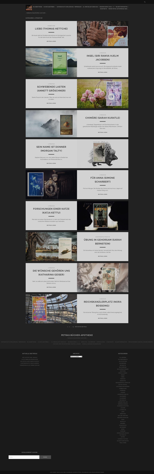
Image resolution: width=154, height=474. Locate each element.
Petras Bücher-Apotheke (77, 335)
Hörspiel (123, 390)
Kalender (123, 396)
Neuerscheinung (122, 417)
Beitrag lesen (51, 41)
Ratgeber (123, 427)
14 (73, 326)
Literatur (102, 52)
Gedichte (123, 380)
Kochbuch (123, 400)
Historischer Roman (122, 386)
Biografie (123, 365)
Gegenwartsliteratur (102, 236)
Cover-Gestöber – (50, 6)
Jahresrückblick (122, 394)
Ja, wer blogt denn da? (90, 6)
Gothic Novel (122, 384)
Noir (122, 419)
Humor (123, 392)
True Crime (122, 442)
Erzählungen (122, 373)
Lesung (122, 407)
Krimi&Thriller (123, 402)
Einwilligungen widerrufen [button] (91, 344)
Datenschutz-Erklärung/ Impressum (69, 6)
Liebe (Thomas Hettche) (51, 28)
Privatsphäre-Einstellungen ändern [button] (140, 342)
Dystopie (123, 371)
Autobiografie (123, 359)
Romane (122, 431)
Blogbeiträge (37, 6)
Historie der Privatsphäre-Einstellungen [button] (67, 344)
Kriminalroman (123, 404)
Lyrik (122, 411)
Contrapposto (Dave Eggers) (30, 363)
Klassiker (123, 398)
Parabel (122, 423)
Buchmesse (122, 367)
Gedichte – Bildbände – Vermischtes (93, 342)
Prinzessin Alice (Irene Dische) (29, 365)
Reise (122, 429)
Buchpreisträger (122, 369)
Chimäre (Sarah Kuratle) (102, 117)
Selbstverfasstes (122, 6)
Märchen (123, 413)
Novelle (123, 421)
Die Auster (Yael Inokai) (29, 357)
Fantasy (122, 378)
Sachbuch (123, 435)
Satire (123, 436)
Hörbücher (51, 25)
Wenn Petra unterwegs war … (118, 8)
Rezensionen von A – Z (107, 6)
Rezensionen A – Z (74, 342)
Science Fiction (123, 438)
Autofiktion (123, 361)
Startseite (103, 8)
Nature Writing (123, 415)
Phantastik (122, 425)
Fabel (123, 376)
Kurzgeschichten (123, 406)
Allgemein (123, 357)
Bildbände (123, 363)
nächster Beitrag (81, 326)
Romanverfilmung (123, 433)
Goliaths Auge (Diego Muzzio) (29, 361)
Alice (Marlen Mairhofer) (30, 359)
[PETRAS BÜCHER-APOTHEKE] (29, 10)
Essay (123, 375)
